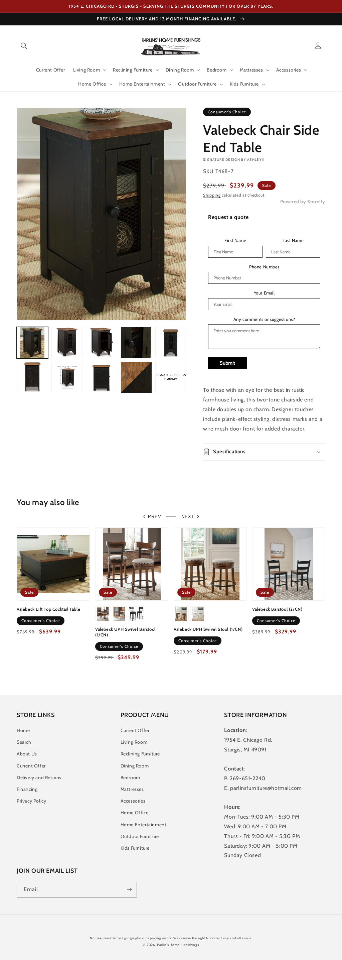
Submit (227, 363)
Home (23, 730)
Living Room (134, 742)
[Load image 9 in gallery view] (136, 377)
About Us (27, 754)
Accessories (133, 801)
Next (187, 516)
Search (24, 742)
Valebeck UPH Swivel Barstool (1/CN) (125, 631)
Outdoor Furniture (140, 836)
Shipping (212, 195)
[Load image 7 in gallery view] (67, 377)
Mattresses (132, 789)
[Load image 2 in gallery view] (67, 342)
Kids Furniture (135, 848)
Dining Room (135, 766)
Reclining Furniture (140, 754)
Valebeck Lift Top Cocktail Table (48, 609)
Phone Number (264, 266)
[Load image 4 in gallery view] (136, 342)
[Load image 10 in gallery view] (171, 377)
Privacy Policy (31, 801)
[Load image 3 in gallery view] (101, 342)
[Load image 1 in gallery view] (32, 342)
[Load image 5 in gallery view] (171, 342)
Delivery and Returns (39, 777)
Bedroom (130, 777)
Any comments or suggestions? (264, 319)
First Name (235, 240)
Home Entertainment (144, 825)
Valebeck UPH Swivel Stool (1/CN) (208, 629)
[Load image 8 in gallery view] (101, 377)
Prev (154, 516)
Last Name (293, 240)
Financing (27, 789)
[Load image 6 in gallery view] (32, 377)
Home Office (135, 813)
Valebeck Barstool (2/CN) (277, 609)
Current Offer (31, 766)
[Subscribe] (129, 889)
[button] (24, 45)
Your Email (264, 292)
